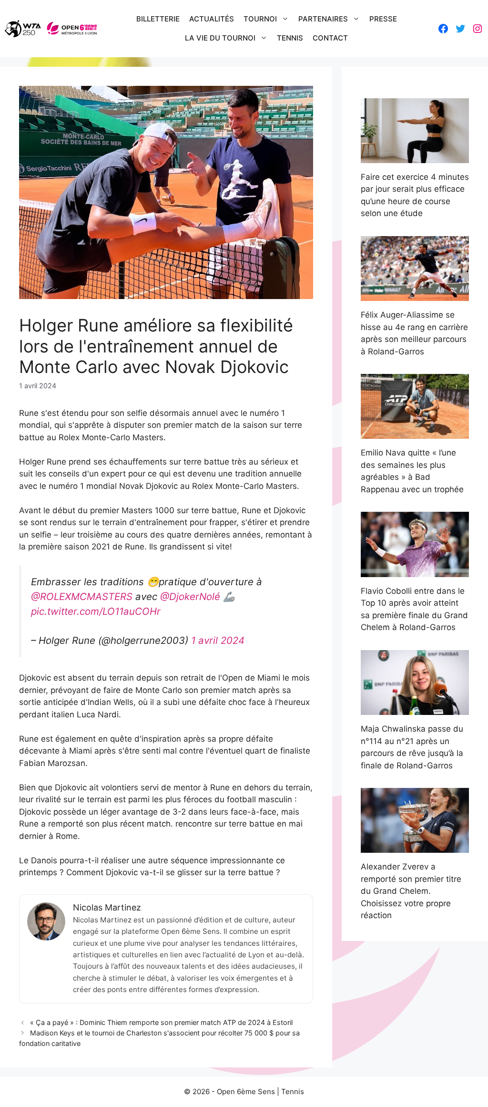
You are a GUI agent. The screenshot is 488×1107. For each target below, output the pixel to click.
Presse (383, 18)
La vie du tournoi (220, 37)
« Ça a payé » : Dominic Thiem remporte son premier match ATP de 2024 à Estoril (161, 1022)
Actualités (211, 18)
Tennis (290, 37)
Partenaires (323, 18)
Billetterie (158, 18)
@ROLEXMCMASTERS (81, 596)
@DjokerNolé (190, 596)
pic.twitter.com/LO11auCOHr (96, 611)
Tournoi (260, 18)
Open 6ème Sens (246, 1091)
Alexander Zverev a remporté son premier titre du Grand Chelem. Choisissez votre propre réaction (411, 891)
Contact (330, 37)
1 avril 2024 (217, 640)
